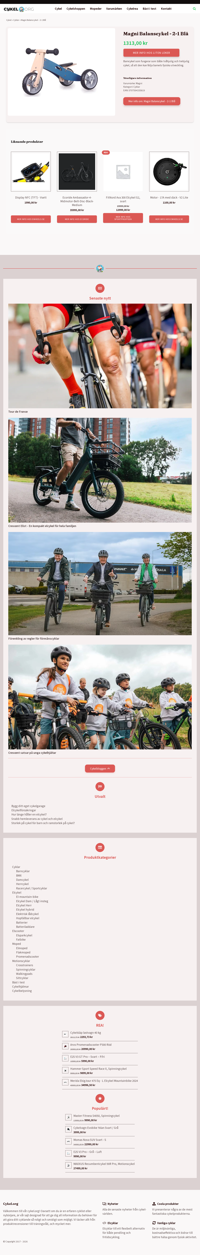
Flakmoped (23, 952)
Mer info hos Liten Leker (151, 53)
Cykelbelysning (22, 991)
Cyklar (16, 19)
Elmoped (22, 948)
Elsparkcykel (24, 935)
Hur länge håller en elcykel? (29, 814)
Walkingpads (24, 974)
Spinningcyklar (25, 969)
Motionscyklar (21, 961)
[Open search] (194, 8)
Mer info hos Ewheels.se (31, 219)
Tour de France (18, 411)
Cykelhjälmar (20, 986)
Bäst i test (149, 8)
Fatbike (21, 939)
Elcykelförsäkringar (23, 810)
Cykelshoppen (76, 8)
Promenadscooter (27, 956)
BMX (19, 875)
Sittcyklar (22, 978)
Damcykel (22, 880)
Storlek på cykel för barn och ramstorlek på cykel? (43, 823)
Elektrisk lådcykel (27, 914)
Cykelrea (132, 8)
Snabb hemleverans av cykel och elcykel (36, 819)
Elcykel (16, 892)
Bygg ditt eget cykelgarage (28, 806)
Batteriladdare (25, 927)
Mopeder (96, 8)
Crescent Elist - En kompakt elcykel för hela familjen (42, 526)
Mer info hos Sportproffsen (123, 217)
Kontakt (166, 8)
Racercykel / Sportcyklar (31, 888)
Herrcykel (22, 884)
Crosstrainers (24, 965)
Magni (139, 83)
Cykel (58, 8)
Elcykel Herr (24, 905)
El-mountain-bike (27, 897)
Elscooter (18, 931)
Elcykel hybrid (25, 909)
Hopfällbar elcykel (27, 918)
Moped (16, 944)
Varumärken (114, 8)
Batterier (22, 922)
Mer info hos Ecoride (77, 219)
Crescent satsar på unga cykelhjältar (32, 753)
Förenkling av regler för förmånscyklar (33, 638)
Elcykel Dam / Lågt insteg (32, 901)
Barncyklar (23, 871)
